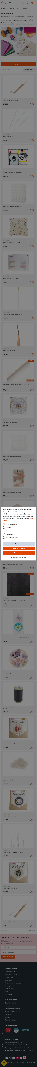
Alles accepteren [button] (19, 553)
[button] (18, 557)
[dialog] (18, 534)
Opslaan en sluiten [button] (19, 548)
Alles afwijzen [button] (19, 544)
